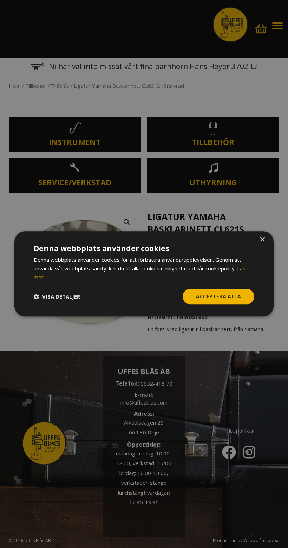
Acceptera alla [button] (218, 296)
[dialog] (144, 273)
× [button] (262, 239)
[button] (57, 296)
